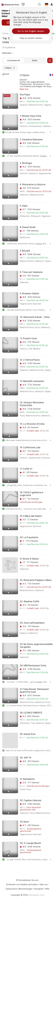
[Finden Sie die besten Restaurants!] (10, 4)
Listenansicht (13, 60)
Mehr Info (24, 89)
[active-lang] (46, 4)
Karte (34, 60)
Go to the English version (31, 31)
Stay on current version (31, 38)
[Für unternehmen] (23, 4)
